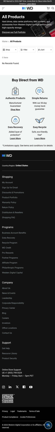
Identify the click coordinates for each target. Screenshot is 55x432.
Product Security (9, 358)
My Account (7, 182)
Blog (4, 313)
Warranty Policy (9, 202)
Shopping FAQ (8, 217)
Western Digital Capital (12, 272)
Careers (5, 318)
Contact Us (7, 333)
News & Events (8, 293)
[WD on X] (17, 387)
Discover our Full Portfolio (13, 32)
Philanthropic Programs (12, 268)
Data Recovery (8, 238)
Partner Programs (10, 258)
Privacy (5, 411)
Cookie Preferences (27, 417)
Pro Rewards (7, 253)
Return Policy (8, 207)
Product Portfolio (9, 197)
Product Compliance (10, 417)
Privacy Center (8, 308)
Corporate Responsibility (13, 303)
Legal (12, 411)
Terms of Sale (34, 411)
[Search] (53, 8)
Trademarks (22, 411)
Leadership (7, 298)
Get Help (6, 348)
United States (22, 165)
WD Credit (6, 248)
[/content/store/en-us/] (27, 8)
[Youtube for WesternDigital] (30, 387)
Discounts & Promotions (13, 192)
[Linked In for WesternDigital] (10, 387)
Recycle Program (9, 243)
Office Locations (9, 328)
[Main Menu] (3, 8)
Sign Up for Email (10, 187)
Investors (6, 323)
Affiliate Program (9, 263)
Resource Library (9, 353)
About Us (6, 288)
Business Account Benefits (14, 233)
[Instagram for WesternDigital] (3, 387)
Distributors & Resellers (12, 212)
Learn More (31, 4)
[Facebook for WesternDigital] (24, 387)
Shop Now (15, 110)
